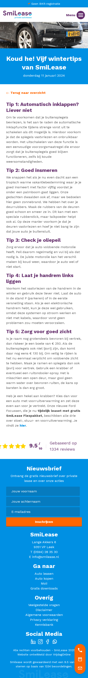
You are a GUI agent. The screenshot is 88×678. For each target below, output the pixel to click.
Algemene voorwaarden (44, 615)
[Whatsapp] (54, 641)
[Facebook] (47, 641)
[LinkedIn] (33, 641)
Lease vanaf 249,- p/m (70, 3)
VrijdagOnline (62, 654)
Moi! (44, 583)
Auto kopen (44, 578)
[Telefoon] (80, 649)
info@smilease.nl (45, 557)
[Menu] (81, 15)
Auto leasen (44, 574)
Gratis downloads (44, 588)
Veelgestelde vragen (44, 605)
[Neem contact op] (80, 668)
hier (23, 425)
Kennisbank (44, 625)
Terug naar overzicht (27, 93)
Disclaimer (44, 610)
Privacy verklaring (44, 620)
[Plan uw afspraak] (80, 658)
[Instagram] (40, 641)
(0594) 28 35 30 (46, 552)
